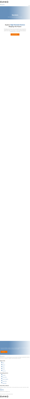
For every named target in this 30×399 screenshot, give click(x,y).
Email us (2, 389)
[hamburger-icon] (29, 5)
